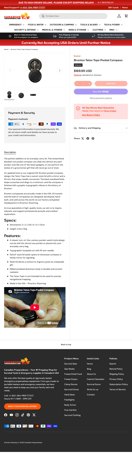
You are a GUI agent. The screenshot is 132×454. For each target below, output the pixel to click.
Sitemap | (14, 443)
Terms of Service (117, 389)
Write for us (92, 389)
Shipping (77, 75)
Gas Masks (69, 369)
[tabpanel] (34, 243)
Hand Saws (69, 394)
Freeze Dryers (70, 379)
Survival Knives (71, 389)
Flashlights (69, 399)
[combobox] (73, 16)
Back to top (66, 344)
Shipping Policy (116, 374)
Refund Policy (116, 369)
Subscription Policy (118, 384)
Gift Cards (113, 7)
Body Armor (70, 405)
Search (112, 363)
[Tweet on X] (82, 138)
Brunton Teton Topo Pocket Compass (24, 49)
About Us (91, 374)
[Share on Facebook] (87, 138)
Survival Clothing (72, 415)
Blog (89, 369)
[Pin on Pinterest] (93, 138)
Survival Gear (70, 363)
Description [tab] (10, 152)
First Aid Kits (70, 410)
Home (6, 49)
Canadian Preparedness (33, 443)
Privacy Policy (116, 379)
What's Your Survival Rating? (22, 406)
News (125, 7)
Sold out (111, 83)
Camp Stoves (70, 384)
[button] (126, 16)
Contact (91, 394)
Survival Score (94, 384)
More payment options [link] (101, 98)
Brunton (77, 56)
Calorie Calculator (95, 379)
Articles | (7, 443)
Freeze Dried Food (73, 374)
